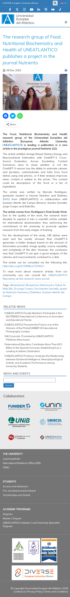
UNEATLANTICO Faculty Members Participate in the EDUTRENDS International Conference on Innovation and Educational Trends (35, 316)
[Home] (18, 19)
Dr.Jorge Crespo (23, 288)
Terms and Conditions (56, 591)
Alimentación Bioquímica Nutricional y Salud (36, 285)
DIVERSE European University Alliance (20, 3)
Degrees (8, 514)
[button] (62, 3)
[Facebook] (10, 9)
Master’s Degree (12, 518)
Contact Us (20, 591)
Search (8, 385)
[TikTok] (60, 9)
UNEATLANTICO (12, 145)
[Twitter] (17, 9)
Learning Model (11, 458)
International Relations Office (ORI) (22, 463)
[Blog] (45, 9)
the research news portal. (34, 278)
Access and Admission (15, 486)
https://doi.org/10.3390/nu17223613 (23, 266)
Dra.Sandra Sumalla (46, 288)
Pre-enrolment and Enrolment (19, 490)
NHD (6, 199)
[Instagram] (24, 9)
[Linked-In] (38, 9)
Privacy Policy (35, 591)
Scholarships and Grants (16, 495)
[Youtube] (31, 9)
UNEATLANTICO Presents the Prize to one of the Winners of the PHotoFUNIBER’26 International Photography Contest (32, 328)
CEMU (6, 467)
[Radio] (53, 9)
